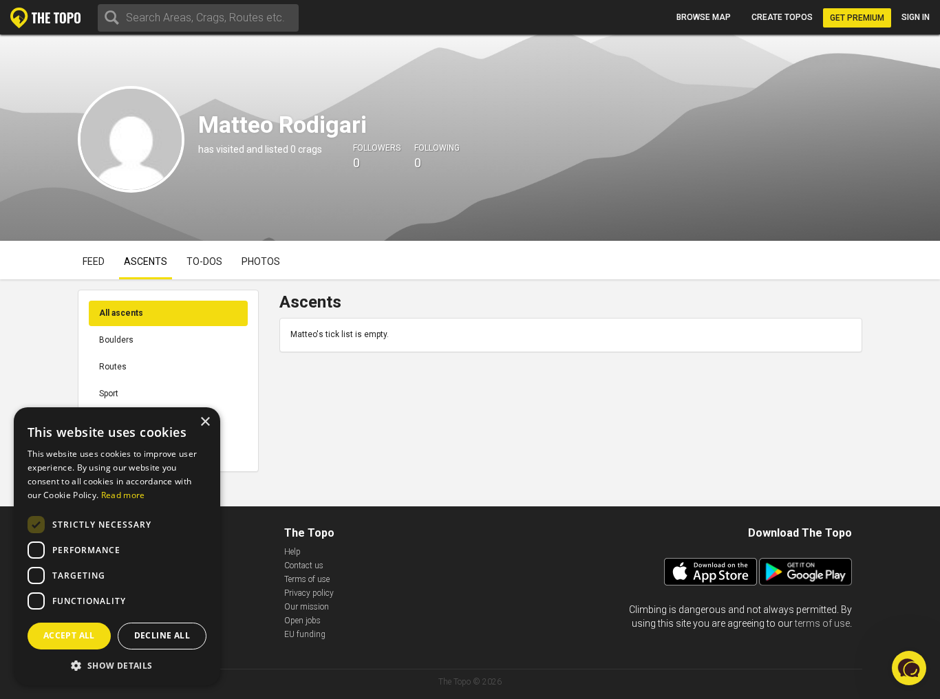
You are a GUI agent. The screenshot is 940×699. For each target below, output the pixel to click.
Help (292, 552)
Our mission (306, 607)
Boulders (116, 340)
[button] (117, 664)
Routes (113, 367)
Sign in (915, 17)
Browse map (703, 17)
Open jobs (302, 620)
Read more (123, 495)
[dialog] (117, 546)
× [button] (205, 422)
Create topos (782, 17)
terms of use (822, 623)
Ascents (145, 261)
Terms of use (307, 579)
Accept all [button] (69, 635)
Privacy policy (309, 593)
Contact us (303, 565)
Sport (108, 393)
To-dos (204, 261)
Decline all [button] (162, 635)
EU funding (304, 634)
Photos (261, 261)
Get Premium (857, 18)
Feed (94, 261)
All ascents (121, 313)
